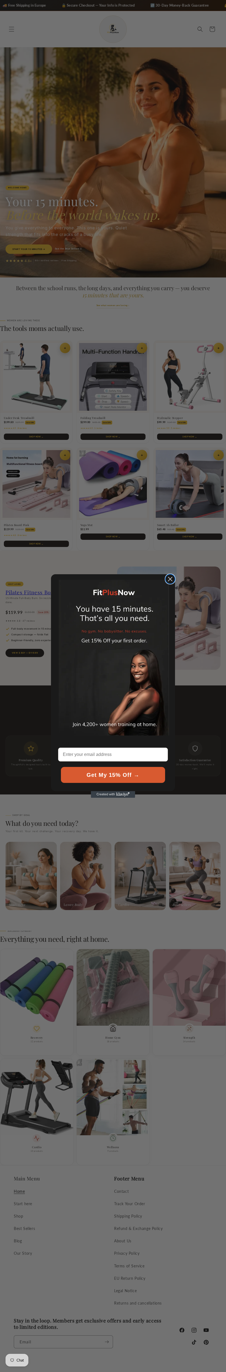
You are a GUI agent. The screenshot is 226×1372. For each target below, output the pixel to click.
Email (64, 743)
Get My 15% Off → (113, 775)
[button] (114, 658)
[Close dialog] (170, 579)
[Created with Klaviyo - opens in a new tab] (113, 794)
